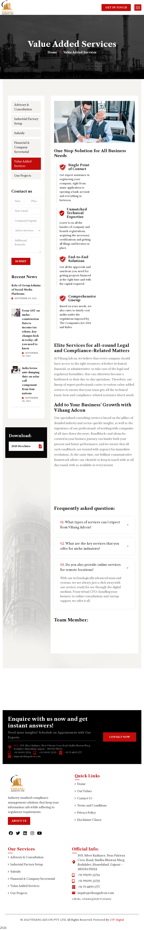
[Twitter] (18, 833)
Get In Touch (116, 7)
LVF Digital (117, 919)
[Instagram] (32, 833)
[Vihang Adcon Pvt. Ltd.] (7, 7)
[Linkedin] (25, 833)
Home (52, 52)
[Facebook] (11, 833)
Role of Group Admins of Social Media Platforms (26, 289)
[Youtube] (39, 833)
